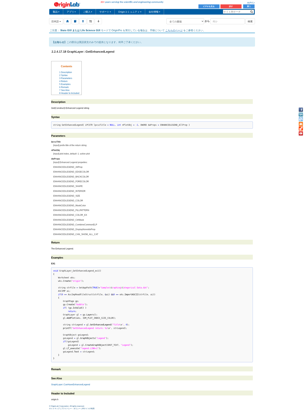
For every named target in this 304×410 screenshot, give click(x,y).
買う (249, 6)
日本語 (55, 21)
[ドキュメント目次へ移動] (67, 21)
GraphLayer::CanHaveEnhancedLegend (70, 384)
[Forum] (301, 124)
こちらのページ (174, 30)
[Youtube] (301, 133)
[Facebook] (301, 109)
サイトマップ (54, 408)
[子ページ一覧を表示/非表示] (98, 21)
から (207, 21)
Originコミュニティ (129, 11)
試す (231, 6)
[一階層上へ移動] (82, 21)
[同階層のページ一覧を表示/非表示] (90, 21)
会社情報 (154, 11)
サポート (104, 11)
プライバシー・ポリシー (71, 408)
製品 (55, 11)
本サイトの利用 (88, 408)
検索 (250, 21)
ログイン (251, 3)
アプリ (70, 11)
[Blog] (301, 119)
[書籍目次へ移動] (75, 21)
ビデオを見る (209, 6)
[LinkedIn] (301, 114)
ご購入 (86, 11)
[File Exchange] (301, 128)
